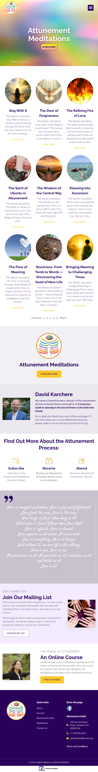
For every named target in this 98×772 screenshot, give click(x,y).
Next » (64, 317)
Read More (18, 139)
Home (13, 61)
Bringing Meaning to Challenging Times (80, 272)
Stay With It (18, 111)
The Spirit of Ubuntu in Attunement (18, 193)
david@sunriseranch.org (73, 423)
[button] (91, 8)
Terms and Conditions (77, 746)
